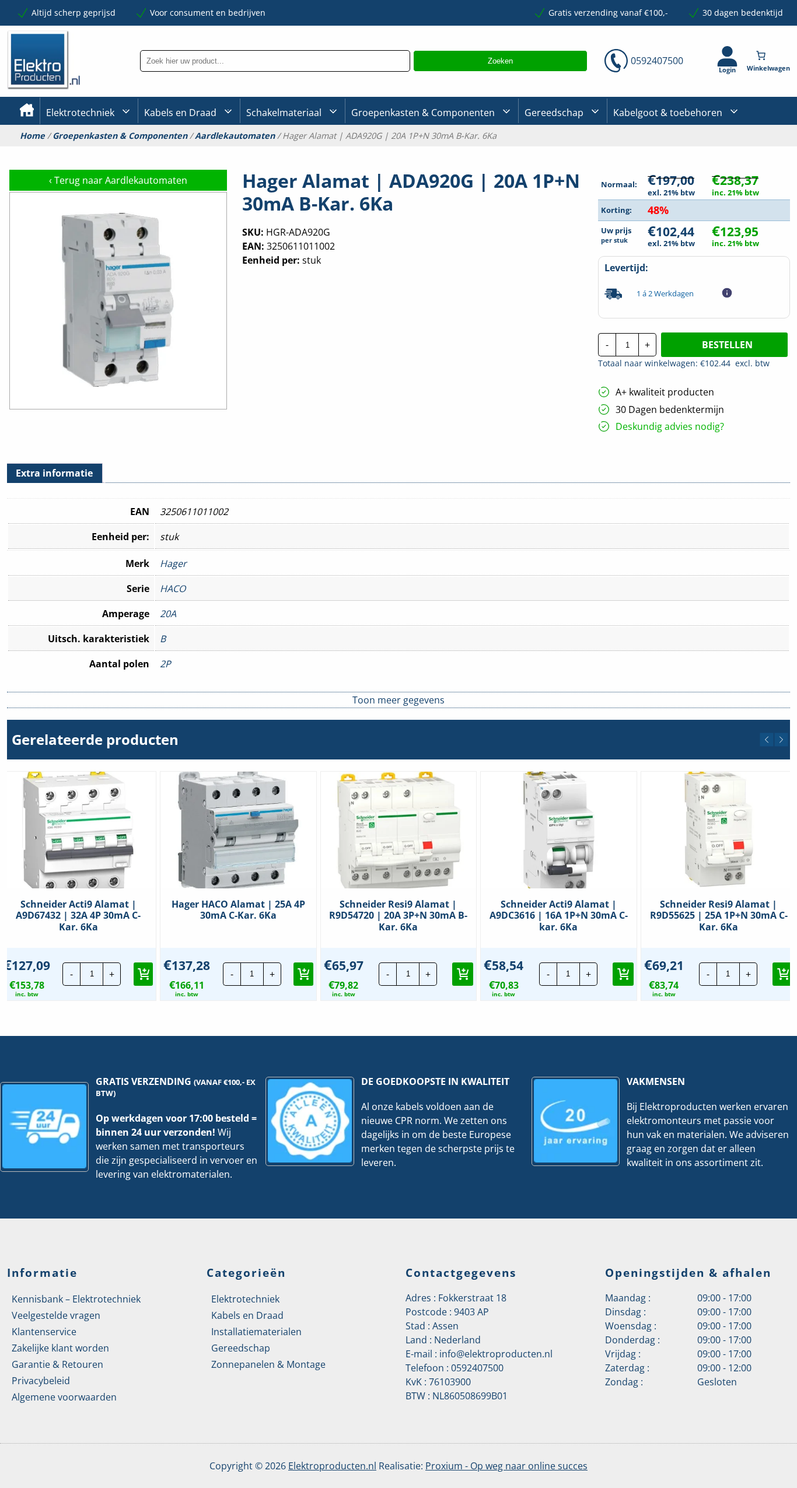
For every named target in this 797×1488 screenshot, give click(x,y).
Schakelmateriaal (283, 112)
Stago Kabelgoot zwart (656, 151)
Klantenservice (44, 1331)
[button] (767, 740)
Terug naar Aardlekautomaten (118, 180)
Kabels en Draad (180, 112)
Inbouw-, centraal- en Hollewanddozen (289, 151)
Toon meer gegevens (398, 700)
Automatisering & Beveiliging (102, 151)
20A (168, 613)
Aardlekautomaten (235, 136)
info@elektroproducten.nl (496, 1353)
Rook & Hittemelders (258, 151)
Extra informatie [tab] (54, 473)
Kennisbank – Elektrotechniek (76, 1299)
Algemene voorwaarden (64, 1397)
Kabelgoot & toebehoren (667, 112)
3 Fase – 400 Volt (555, 151)
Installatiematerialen (256, 1331)
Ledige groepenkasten (394, 151)
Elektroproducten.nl (332, 1465)
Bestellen (727, 344)
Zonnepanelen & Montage (268, 1364)
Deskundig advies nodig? (670, 426)
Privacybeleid (41, 1380)
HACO (173, 588)
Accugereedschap (559, 151)
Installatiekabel (174, 151)
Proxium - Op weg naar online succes (506, 1465)
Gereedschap (554, 112)
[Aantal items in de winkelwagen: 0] (769, 55)
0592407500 (657, 60)
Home (32, 136)
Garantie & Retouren (57, 1364)
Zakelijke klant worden (60, 1348)
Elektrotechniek (80, 112)
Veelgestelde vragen (56, 1315)
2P (165, 663)
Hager (173, 563)
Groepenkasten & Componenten (423, 112)
